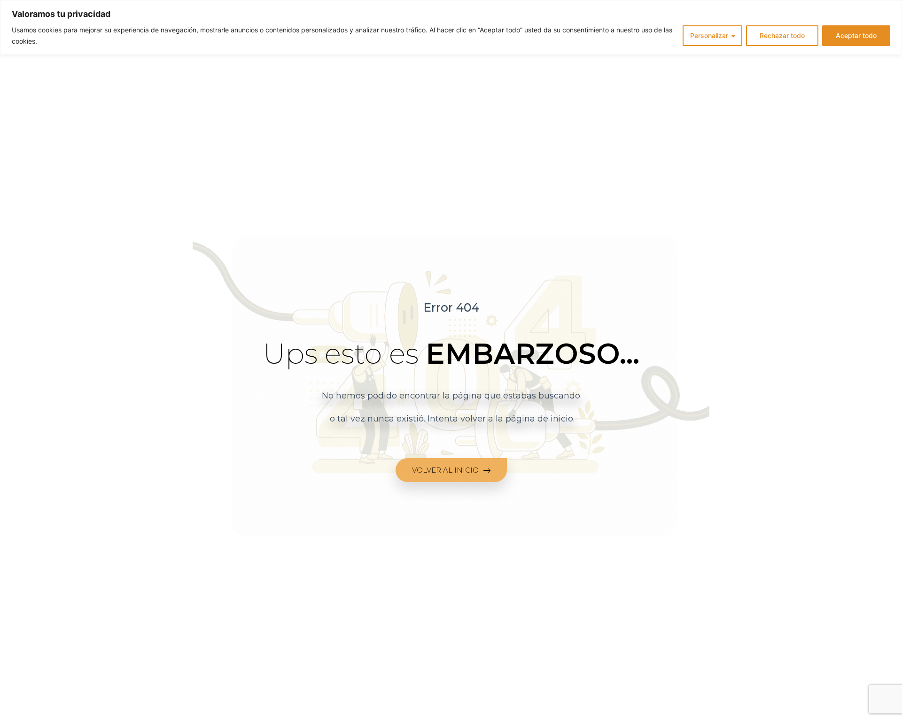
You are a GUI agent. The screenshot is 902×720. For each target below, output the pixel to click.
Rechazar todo (782, 35)
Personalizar (709, 35)
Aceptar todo (856, 35)
